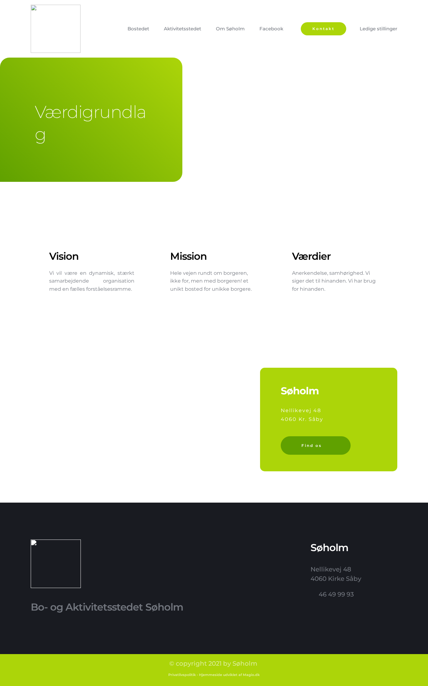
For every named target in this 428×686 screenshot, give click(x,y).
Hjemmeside (210, 675)
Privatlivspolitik (182, 675)
